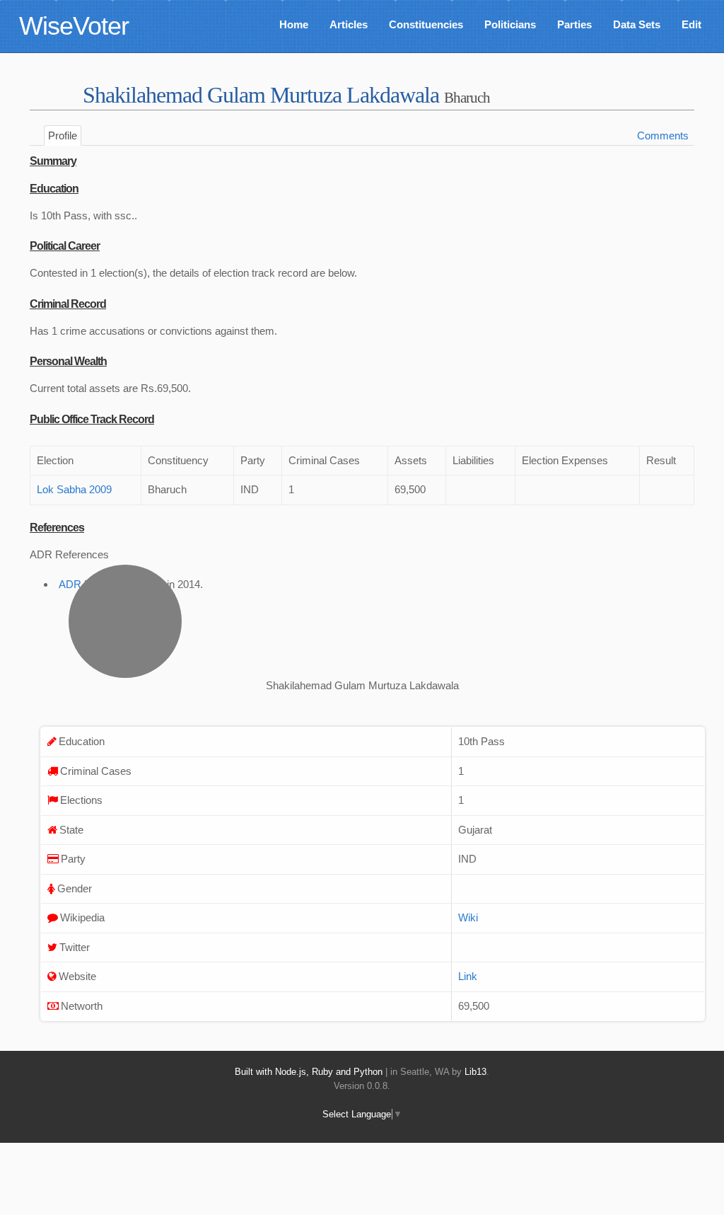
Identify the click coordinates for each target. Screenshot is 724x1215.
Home (293, 24)
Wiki (468, 917)
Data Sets (636, 24)
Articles (348, 24)
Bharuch (467, 97)
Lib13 (475, 1071)
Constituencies (426, 24)
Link (467, 976)
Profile (62, 135)
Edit (691, 24)
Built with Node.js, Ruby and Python (309, 1071)
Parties (574, 24)
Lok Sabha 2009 (74, 489)
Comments (663, 135)
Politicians (510, 24)
